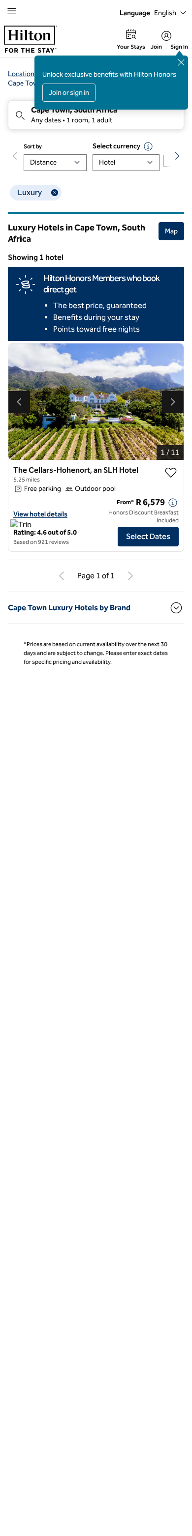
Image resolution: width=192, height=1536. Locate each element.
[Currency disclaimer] (148, 146)
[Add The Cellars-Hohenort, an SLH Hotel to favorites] (171, 473)
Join (156, 46)
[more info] (173, 503)
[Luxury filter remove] (55, 193)
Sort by (33, 146)
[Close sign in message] (181, 62)
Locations (23, 74)
